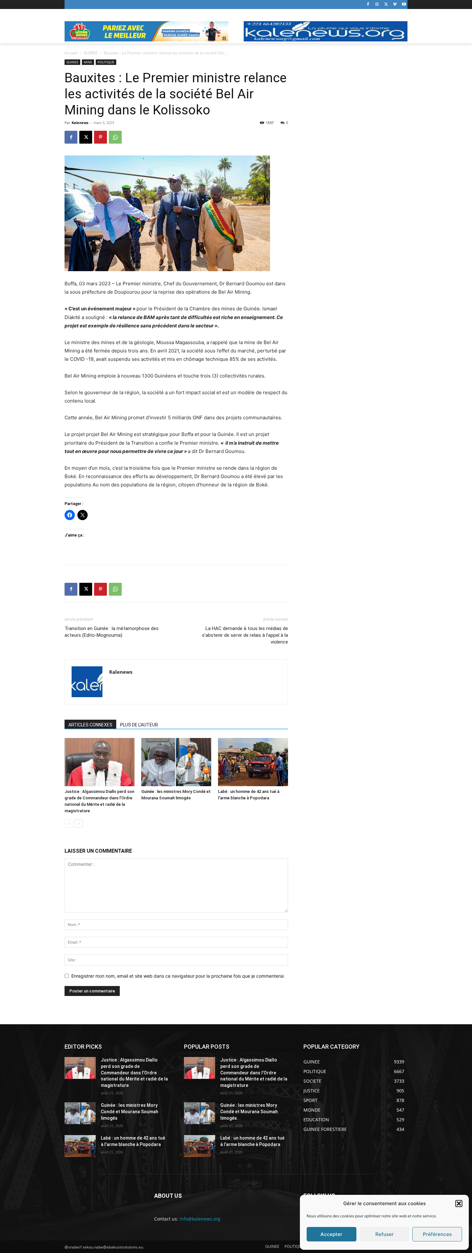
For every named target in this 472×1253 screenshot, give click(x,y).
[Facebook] (368, 4)
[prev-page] (69, 824)
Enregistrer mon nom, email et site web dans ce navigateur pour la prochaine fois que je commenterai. (178, 976)
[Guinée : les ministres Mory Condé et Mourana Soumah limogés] (176, 762)
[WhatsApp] (115, 137)
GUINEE (90, 53)
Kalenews (80, 122)
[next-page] (79, 824)
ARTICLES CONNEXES (90, 724)
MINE (88, 62)
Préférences (437, 1234)
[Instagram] (377, 4)
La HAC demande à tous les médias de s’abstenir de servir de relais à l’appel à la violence (245, 635)
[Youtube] (403, 4)
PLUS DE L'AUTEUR (139, 724)
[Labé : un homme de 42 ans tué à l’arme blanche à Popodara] (253, 762)
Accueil (71, 53)
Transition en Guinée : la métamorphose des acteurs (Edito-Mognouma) (112, 632)
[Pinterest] (100, 137)
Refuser (384, 1234)
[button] (459, 1203)
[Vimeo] (394, 4)
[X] (386, 4)
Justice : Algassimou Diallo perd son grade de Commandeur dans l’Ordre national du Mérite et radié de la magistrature (134, 1072)
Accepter (331, 1234)
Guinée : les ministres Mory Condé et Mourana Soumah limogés (129, 1111)
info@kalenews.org (199, 1219)
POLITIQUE (106, 62)
